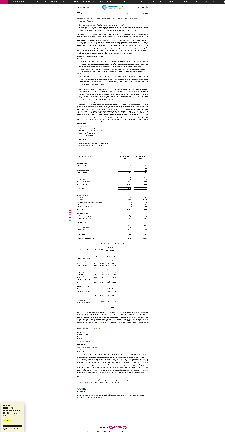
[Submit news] (70, 211)
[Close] (22, 404)
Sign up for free (12, 426)
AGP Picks (3, 1)
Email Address (7, 420)
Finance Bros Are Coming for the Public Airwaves (16, 2)
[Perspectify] (70, 214)
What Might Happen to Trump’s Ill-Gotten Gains (83, 2)
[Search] (137, 13)
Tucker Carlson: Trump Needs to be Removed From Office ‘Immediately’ (160, 2)
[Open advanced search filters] (140, 13)
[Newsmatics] (70, 220)
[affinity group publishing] (70, 217)
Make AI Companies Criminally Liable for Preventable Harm (50, 2)
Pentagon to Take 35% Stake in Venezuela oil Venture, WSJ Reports (118, 2)
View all (222, 1)
